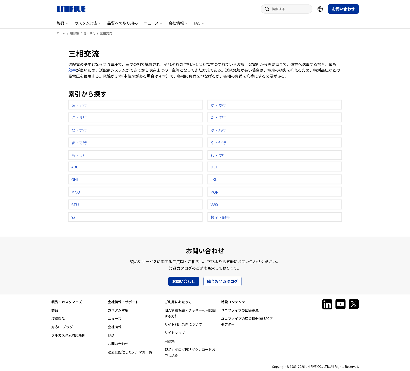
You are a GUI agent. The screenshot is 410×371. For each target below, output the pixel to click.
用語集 (169, 341)
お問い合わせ (343, 9)
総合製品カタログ (222, 281)
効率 (72, 70)
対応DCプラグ (62, 326)
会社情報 (176, 23)
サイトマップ (174, 332)
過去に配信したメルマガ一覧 (130, 352)
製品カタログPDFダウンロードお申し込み (189, 352)
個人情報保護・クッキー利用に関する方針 (190, 313)
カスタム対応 (85, 23)
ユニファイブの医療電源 (240, 310)
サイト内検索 (265, 9)
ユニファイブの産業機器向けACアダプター (247, 321)
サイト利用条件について (183, 324)
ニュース (151, 23)
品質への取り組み (122, 23)
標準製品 (58, 318)
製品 (60, 23)
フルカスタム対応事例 (68, 335)
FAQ (197, 23)
